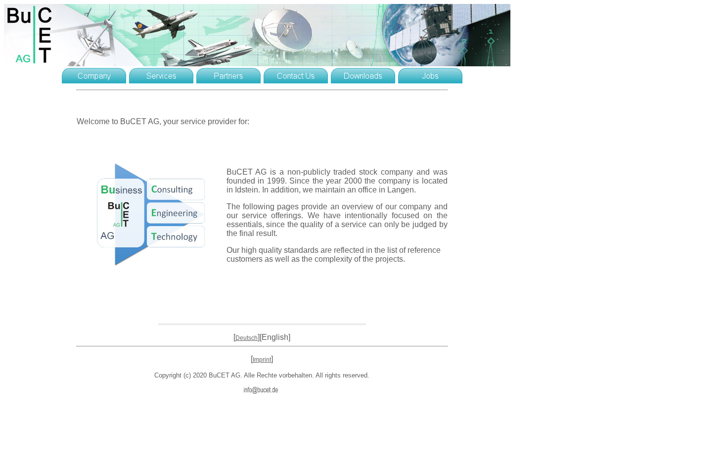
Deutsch (246, 337)
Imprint (262, 359)
